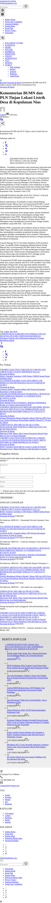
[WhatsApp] (6, 154)
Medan (7, 800)
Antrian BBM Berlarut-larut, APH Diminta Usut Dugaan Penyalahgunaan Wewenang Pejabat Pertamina (26, 690)
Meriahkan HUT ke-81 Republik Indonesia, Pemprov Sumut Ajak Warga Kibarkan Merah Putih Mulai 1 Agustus (28, 747)
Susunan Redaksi (11, 24)
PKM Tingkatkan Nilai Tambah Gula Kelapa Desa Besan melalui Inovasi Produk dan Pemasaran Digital (27, 667)
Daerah (8, 822)
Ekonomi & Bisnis (7, 87)
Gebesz (3, 115)
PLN (15, 332)
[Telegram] (6, 149)
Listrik (6, 332)
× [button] (1, 860)
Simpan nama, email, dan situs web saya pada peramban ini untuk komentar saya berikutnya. (24, 492)
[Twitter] (6, 146)
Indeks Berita (10, 19)
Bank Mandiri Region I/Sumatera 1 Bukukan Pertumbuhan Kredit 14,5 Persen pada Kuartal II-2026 (23, 404)
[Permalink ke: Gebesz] (2, 111)
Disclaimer (9, 33)
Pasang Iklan (10, 26)
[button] (25, 6)
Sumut (7, 795)
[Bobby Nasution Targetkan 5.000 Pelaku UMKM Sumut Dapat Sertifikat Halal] (25, 372)
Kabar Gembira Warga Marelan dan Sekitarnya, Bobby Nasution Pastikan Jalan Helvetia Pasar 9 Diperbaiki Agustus (26, 734)
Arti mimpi (9, 813)
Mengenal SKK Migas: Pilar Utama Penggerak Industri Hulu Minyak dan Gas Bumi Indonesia (24, 434)
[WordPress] (6, 847)
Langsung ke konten (8, 1)
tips (6, 802)
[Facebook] (5, 143)
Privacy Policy (10, 31)
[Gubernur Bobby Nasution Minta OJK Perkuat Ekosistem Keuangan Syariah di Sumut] (25, 385)
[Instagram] (6, 849)
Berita (7, 820)
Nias (11, 332)
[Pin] (6, 152)
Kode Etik (9, 28)
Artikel (7, 816)
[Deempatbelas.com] (8, 3)
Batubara (8, 804)
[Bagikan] (2, 123)
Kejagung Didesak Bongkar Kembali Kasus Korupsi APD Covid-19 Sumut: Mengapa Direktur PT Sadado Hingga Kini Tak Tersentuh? (28, 722)
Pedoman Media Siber (13, 838)
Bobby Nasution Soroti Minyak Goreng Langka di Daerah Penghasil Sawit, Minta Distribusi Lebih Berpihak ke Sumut (23, 448)
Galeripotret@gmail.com (9, 786)
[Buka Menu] (2, 14)
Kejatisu (8, 797)
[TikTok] (6, 854)
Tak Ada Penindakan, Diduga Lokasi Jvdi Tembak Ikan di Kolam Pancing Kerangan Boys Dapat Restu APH (27, 678)
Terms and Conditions (13, 22)
